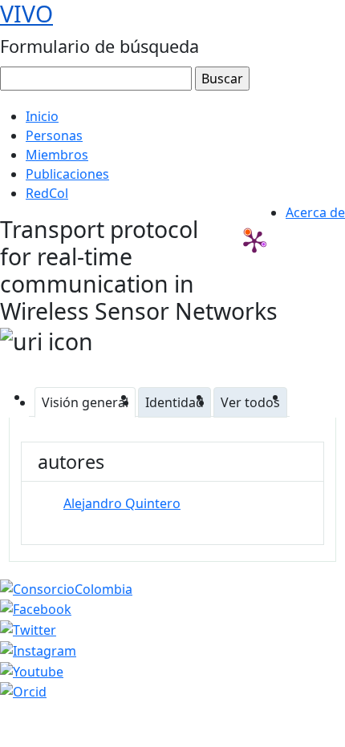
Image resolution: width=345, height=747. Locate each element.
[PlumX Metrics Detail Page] (254, 241)
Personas (54, 135)
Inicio (42, 116)
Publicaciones (67, 174)
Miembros (57, 155)
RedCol (47, 193)
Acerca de (315, 212)
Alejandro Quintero (122, 503)
